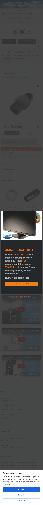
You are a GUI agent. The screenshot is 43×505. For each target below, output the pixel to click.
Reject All (21, 500)
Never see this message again (21, 296)
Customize (21, 495)
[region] (21, 487)
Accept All (21, 489)
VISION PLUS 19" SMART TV (22, 283)
